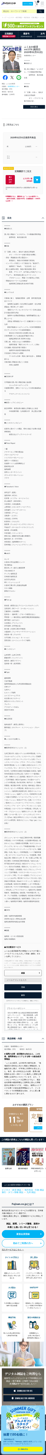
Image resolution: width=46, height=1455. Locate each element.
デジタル (8, 157)
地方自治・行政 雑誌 (31, 17)
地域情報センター (14, 86)
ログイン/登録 (28, 3)
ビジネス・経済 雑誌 (15, 17)
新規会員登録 (23, 1234)
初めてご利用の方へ (23, 1243)
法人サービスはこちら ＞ (13, 1250)
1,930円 (28, 147)
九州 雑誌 (31, 1192)
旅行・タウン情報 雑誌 (12, 1192)
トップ (4, 17)
